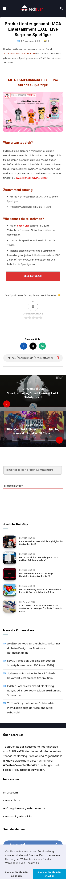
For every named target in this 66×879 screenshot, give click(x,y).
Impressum (10, 792)
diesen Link (22, 225)
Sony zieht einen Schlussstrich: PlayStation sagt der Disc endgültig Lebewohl (32, 707)
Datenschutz (11, 800)
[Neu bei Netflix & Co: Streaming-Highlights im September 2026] (9, 574)
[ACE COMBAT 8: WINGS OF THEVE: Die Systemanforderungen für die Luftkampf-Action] (9, 606)
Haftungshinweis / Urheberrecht (24, 808)
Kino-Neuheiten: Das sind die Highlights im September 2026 (40, 542)
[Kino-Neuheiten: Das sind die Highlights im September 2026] (9, 542)
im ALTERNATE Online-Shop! (32, 178)
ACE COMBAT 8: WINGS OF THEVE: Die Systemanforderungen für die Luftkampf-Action (40, 608)
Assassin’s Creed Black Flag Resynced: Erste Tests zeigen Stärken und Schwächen (34, 690)
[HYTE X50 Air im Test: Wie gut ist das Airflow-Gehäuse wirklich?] (9, 558)
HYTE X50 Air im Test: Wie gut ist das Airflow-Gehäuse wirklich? (38, 558)
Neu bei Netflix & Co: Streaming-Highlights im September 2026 (36, 574)
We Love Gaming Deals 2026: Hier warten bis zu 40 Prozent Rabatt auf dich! (40, 590)
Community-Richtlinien (18, 816)
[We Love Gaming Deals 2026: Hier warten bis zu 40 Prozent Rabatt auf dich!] (9, 590)
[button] (40, 863)
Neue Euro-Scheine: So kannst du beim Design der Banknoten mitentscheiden (33, 648)
